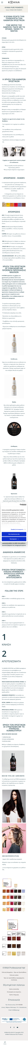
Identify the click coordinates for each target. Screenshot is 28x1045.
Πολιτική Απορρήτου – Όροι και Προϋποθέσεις (14, 972)
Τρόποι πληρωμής (14, 994)
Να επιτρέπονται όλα (14, 534)
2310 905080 (19, 1004)
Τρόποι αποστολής (14, 989)
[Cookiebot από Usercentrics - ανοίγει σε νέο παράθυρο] (20, 505)
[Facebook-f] (10, 1027)
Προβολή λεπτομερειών (17, 529)
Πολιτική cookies (14, 975)
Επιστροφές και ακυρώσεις (14, 992)
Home (7, 10)
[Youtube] (17, 1027)
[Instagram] (14, 1027)
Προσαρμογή (13, 539)
